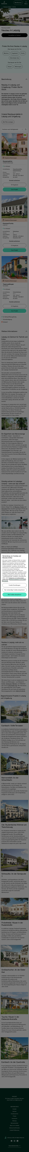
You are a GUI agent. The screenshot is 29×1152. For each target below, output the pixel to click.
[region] (14, 576)
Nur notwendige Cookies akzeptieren (14, 590)
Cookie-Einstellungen (14, 585)
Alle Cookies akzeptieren (14, 594)
